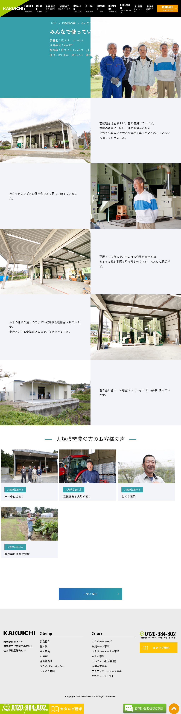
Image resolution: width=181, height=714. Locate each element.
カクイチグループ (102, 641)
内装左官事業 (99, 666)
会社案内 (45, 651)
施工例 (43, 646)
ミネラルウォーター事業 (105, 651)
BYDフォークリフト (103, 676)
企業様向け (46, 661)
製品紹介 (45, 641)
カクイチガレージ (13, 8)
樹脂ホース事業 (100, 646)
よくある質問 (47, 671)
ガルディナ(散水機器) (104, 661)
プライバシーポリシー (52, 666)
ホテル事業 (98, 656)
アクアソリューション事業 (107, 671)
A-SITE (44, 656)
